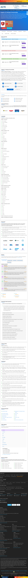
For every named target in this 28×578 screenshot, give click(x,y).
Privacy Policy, (3, 570)
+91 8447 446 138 (3, 499)
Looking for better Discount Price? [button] (7, 317)
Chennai (23, 5)
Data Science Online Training (10, 488)
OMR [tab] (3, 433)
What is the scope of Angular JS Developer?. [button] (8, 314)
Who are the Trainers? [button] (5, 324)
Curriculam (15, 31)
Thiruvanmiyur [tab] (4, 442)
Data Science (16, 413)
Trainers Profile (7, 33)
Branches (7, 482)
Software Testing (17, 417)
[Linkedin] (2, 479)
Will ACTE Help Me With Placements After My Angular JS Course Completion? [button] (13, 319)
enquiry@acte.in (17, 495)
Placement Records (19, 1)
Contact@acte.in (3, 495)
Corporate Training (12, 10)
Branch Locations (13, 33)
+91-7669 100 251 (17, 494)
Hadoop (16, 414)
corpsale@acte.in (24, 495)
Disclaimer (25, 570)
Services (4, 482)
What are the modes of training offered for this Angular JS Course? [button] (11, 329)
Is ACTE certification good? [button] (6, 322)
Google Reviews (4, 293)
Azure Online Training (8, 489)
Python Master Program (5, 413)
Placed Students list (17, 10)
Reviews (22, 10)
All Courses (8, 10)
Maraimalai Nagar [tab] (4, 444)
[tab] (14, 303)
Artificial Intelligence (2, 489)
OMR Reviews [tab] (14, 260)
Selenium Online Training (3, 488)
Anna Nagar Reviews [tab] (20, 260)
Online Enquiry (16, 5)
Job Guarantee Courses (3, 10)
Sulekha (16, 293)
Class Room (4, 28)
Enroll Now (10, 89)
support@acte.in (3, 500)
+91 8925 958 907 (24, 494)
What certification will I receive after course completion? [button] (10, 325)
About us (1, 482)
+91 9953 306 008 (3, 494)
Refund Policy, (7, 570)
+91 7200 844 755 (10, 494)
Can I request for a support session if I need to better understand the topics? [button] (13, 330)
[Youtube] (4, 479)
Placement (20, 31)
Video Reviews (20, 257)
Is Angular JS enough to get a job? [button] (7, 316)
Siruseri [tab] (3, 446)
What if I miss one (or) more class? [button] (7, 327)
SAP (15, 418)
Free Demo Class (17, 89)
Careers (10, 482)
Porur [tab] (3, 435)
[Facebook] (5, 479)
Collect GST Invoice (20, 476)
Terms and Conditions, (12, 570)
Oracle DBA (3, 418)
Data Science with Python (5, 414)
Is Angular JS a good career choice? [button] (7, 312)
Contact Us (13, 482)
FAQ (2, 33)
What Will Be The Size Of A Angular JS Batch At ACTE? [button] (10, 335)
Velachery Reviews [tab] (4, 260)
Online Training (9, 28)
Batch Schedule (9, 31)
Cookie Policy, (18, 570)
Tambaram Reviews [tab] (9, 260)
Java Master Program (4, 411)
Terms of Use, (22, 570)
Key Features (4, 31)
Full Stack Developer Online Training (19, 488)
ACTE (17, 257)
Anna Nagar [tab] (3, 437)
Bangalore (15, 7)
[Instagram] (0, 479)
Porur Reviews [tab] (9, 262)
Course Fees (23, 43)
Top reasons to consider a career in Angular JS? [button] (9, 337)
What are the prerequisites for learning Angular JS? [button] (9, 332)
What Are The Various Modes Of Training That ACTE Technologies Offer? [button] (12, 303)
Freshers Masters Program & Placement (7, 417)
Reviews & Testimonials (7, 476)
